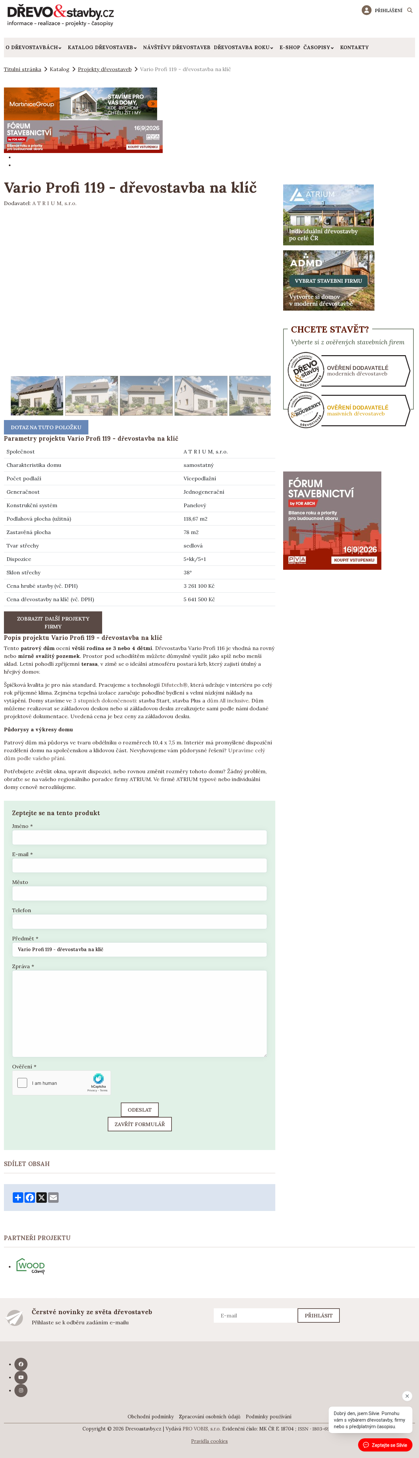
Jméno (22, 826)
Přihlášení (388, 10)
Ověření (24, 1066)
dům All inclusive (228, 700)
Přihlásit (319, 1315)
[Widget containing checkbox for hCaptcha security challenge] (61, 1082)
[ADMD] (329, 280)
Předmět (25, 938)
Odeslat (140, 1109)
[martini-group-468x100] (80, 103)
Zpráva (23, 966)
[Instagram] (20, 1390)
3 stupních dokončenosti (104, 700)
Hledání (409, 11)
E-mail (22, 854)
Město (20, 882)
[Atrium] (328, 214)
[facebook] (20, 1364)
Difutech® (174, 684)
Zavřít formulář (140, 1124)
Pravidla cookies (209, 1441)
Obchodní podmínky (151, 1417)
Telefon (21, 910)
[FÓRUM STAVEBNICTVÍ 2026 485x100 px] (83, 136)
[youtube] (20, 1377)
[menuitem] (35, 47)
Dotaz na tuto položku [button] (46, 427)
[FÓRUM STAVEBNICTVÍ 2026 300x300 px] (332, 520)
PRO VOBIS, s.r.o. (202, 1429)
